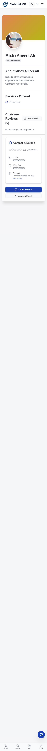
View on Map (17, 179)
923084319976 (19, 160)
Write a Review (33, 119)
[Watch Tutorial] (37, 4)
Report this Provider (25, 196)
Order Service (25, 189)
